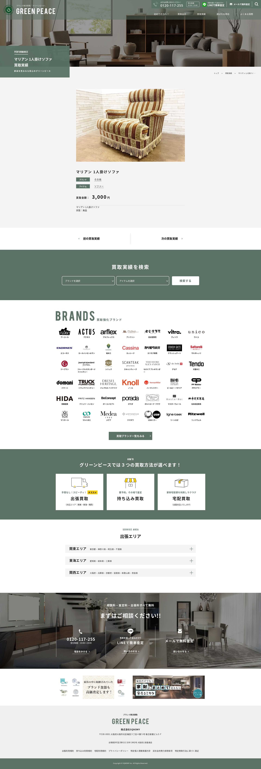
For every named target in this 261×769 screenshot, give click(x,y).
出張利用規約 (68, 750)
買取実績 (201, 14)
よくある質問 (246, 14)
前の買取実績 (91, 238)
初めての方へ (160, 14)
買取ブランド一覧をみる (130, 436)
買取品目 (182, 14)
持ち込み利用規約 (84, 750)
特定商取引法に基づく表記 (187, 750)
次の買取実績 (169, 238)
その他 (97, 179)
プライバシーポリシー (118, 750)
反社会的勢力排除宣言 (163, 750)
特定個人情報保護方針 (141, 750)
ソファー (99, 186)
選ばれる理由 (223, 14)
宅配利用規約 (100, 750)
